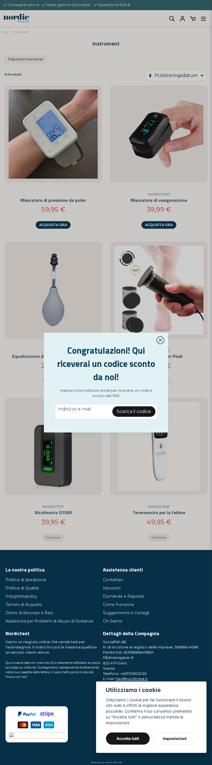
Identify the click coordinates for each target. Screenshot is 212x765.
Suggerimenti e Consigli (126, 612)
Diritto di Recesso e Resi (29, 612)
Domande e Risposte (123, 596)
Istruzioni (112, 588)
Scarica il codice (134, 411)
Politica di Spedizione (26, 579)
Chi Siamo (112, 621)
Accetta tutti (127, 738)
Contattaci (113, 579)
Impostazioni (175, 738)
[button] (160, 340)
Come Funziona (118, 604)
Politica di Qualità (22, 588)
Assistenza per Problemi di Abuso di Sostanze (49, 621)
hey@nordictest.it (132, 679)
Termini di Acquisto (24, 604)
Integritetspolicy (21, 596)
